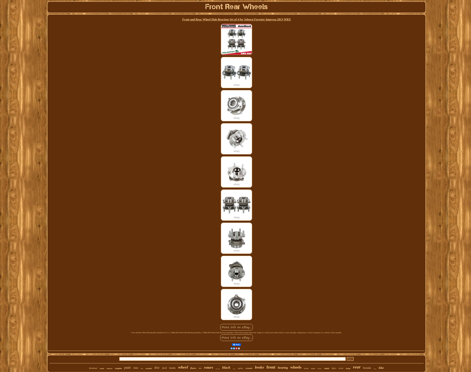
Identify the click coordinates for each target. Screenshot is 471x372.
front (271, 367)
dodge (348, 368)
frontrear (93, 368)
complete (118, 368)
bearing (283, 367)
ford (164, 367)
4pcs (334, 368)
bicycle (313, 368)
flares (193, 368)
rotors (208, 367)
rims (135, 367)
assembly (149, 368)
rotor (374, 369)
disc (157, 367)
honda (367, 367)
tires (142, 368)
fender (172, 367)
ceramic (249, 368)
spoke (240, 368)
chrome (218, 369)
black (226, 367)
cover (340, 368)
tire (200, 368)
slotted (326, 368)
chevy (234, 369)
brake (259, 367)
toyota (102, 368)
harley (320, 368)
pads (127, 367)
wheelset (109, 368)
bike (381, 367)
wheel (183, 367)
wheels (295, 367)
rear (357, 367)
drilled (306, 368)
